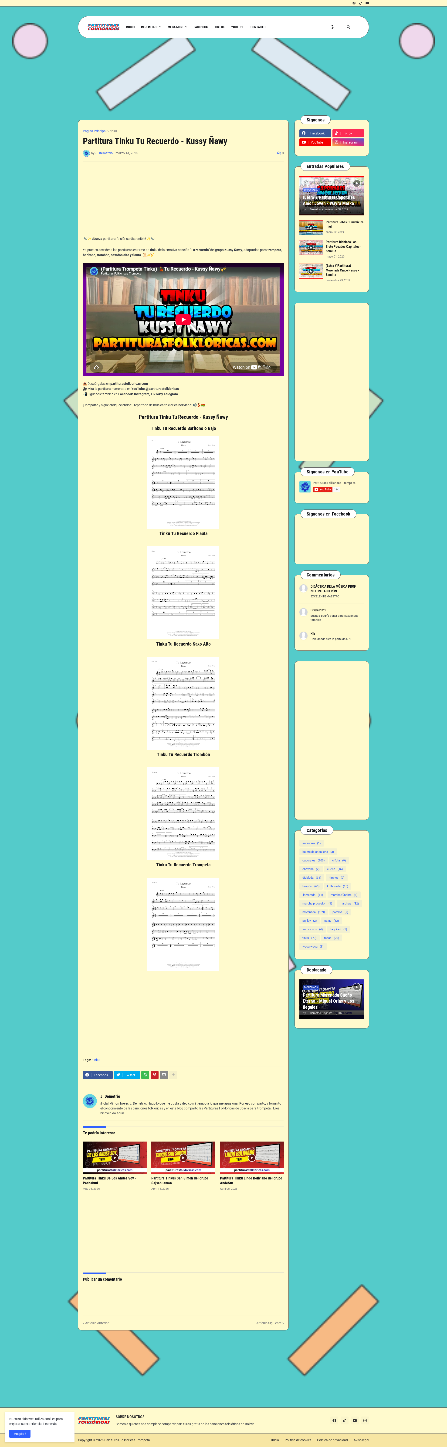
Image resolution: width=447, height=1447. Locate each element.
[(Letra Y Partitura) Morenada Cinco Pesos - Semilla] (311, 271)
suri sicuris (312, 929)
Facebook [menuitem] (201, 27)
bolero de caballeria (318, 852)
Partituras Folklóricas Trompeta (127, 1440)
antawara (311, 843)
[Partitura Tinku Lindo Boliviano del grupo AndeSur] (252, 1158)
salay (331, 920)
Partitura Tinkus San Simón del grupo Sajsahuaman (179, 1180)
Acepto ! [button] (20, 1434)
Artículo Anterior (97, 1323)
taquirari (338, 929)
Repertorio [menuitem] (149, 27)
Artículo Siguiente (268, 1323)
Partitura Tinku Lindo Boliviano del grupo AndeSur (251, 1180)
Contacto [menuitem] (258, 27)
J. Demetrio (110, 1096)
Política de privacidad (332, 1440)
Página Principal (94, 131)
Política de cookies (298, 1440)
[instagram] (365, 1420)
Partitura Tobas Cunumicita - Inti (344, 224)
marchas (349, 903)
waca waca (313, 946)
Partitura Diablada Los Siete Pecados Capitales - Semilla (343, 246)
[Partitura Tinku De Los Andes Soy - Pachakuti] (115, 1158)
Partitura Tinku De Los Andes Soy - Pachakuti (109, 1180)
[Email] (164, 1075)
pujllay (309, 920)
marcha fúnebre (344, 895)
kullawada (337, 886)
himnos (337, 877)
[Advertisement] (217, 76)
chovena (311, 869)
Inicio (275, 1440)
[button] (332, 27)
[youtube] (367, 3)
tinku (113, 131)
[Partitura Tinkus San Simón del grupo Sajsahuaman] (183, 1158)
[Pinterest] (155, 1075)
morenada (313, 912)
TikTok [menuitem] (219, 27)
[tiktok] (360, 3)
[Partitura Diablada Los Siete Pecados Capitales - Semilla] (311, 247)
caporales (313, 860)
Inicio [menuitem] (130, 27)
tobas (331, 938)
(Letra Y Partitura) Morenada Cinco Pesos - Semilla (342, 270)
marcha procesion (317, 903)
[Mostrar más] (173, 1075)
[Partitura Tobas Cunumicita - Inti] (311, 227)
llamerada (312, 895)
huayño (311, 886)
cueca (335, 869)
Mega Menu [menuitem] (176, 27)
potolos (340, 912)
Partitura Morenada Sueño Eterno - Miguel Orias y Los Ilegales (328, 1001)
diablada (311, 877)
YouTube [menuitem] (237, 27)
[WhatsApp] (145, 1075)
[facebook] (354, 3)
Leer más (50, 1424)
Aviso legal (361, 1440)
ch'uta (339, 860)
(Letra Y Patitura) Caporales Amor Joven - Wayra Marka (329, 200)
